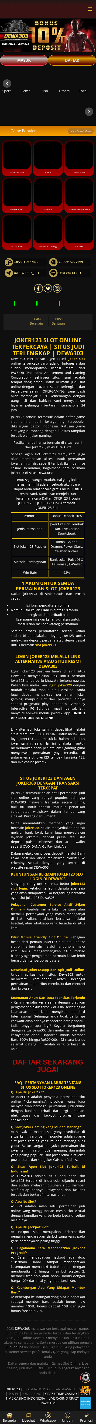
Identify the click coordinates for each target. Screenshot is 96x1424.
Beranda (9, 1420)
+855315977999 (26, 262)
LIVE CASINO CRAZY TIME (68, 1398)
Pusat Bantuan (58, 321)
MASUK (24, 60)
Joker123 (17, 417)
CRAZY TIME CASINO (61, 1393)
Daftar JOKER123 (55, 498)
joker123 (18, 793)
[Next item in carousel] (89, 83)
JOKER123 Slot (47, 507)
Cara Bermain (36, 321)
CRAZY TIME (48, 1403)
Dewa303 (18, 358)
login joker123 (62, 635)
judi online (15, 1347)
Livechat (28, 1420)
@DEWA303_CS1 (26, 273)
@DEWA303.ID (70, 273)
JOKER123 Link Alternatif (56, 503)
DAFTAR (72, 60)
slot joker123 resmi (50, 454)
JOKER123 (12, 1389)
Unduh (67, 1420)
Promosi (86, 1420)
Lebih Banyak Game (81, 131)
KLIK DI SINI (47, 734)
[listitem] (9, 83)
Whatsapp (48, 1420)
